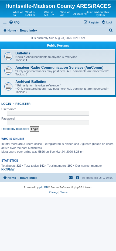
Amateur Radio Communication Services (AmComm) (59, 67)
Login (6, 103)
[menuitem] (14, 22)
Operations (80, 13)
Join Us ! (91, 13)
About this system (102, 13)
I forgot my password (15, 128)
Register (22, 103)
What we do (18, 13)
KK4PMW (7, 169)
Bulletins (22, 53)
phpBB (43, 187)
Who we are (65, 13)
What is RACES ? (31, 13)
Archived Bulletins (30, 82)
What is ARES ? (49, 13)
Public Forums (58, 45)
